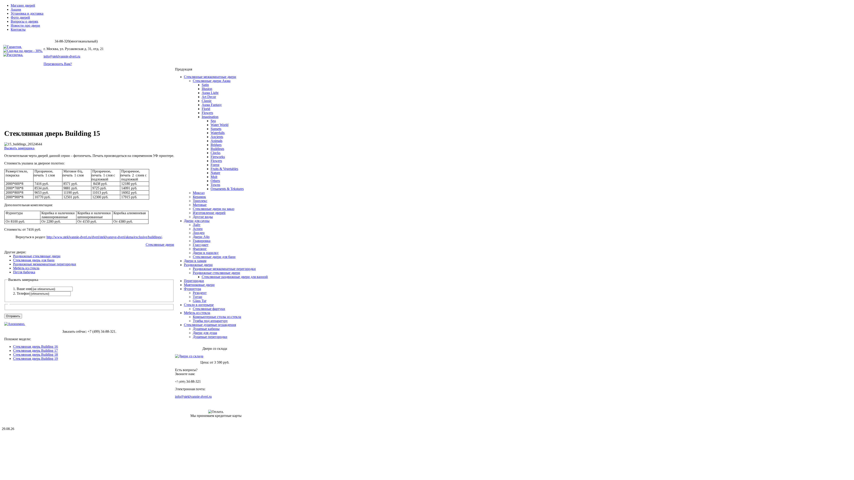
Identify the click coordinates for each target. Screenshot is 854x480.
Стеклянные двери (160, 244)
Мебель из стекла (26, 268)
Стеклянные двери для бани (214, 257)
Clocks (215, 153)
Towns (215, 185)
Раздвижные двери (198, 265)
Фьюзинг (200, 249)
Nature (215, 173)
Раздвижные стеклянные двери (36, 256)
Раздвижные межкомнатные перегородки (44, 264)
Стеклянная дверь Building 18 (35, 354)
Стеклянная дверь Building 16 (35, 346)
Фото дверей (20, 17)
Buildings (217, 149)
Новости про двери (25, 25)
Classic (207, 101)
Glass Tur (199, 301)
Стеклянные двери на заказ (213, 209)
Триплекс (200, 201)
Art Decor (209, 97)
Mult (214, 177)
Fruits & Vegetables (224, 169)
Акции (16, 9)
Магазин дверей (23, 5)
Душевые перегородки (210, 337)
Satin (205, 85)
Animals (216, 141)
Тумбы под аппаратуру (210, 321)
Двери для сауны (196, 221)
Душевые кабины (206, 329)
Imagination (210, 117)
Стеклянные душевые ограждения (210, 325)
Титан (197, 297)
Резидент (200, 293)
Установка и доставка (27, 13)
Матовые (200, 205)
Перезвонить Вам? (58, 64)
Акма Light (210, 93)
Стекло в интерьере (199, 305)
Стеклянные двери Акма (211, 81)
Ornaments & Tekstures (227, 189)
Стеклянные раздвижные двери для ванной (235, 277)
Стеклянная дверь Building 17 (35, 350)
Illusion (207, 89)
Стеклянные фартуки (209, 309)
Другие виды (203, 217)
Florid (206, 109)
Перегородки (194, 281)
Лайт (196, 225)
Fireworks (218, 157)
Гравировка (201, 241)
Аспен (198, 229)
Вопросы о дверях (24, 21)
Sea (213, 121)
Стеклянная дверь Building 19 (35, 358)
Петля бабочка (24, 272)
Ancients (217, 137)
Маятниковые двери (199, 285)
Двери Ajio (201, 237)
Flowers (207, 113)
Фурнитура (192, 289)
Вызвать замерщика (19, 148)
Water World (219, 125)
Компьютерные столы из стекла (217, 317)
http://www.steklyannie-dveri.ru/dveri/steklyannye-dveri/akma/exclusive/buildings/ (104, 237)
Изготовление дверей (209, 213)
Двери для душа (205, 333)
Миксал (199, 193)
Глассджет (200, 245)
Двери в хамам (195, 261)
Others (215, 181)
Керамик (199, 197)
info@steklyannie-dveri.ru (62, 56)
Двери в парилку (206, 253)
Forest (215, 165)
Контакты (18, 29)
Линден (199, 233)
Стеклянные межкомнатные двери (210, 77)
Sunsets (216, 129)
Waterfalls (218, 133)
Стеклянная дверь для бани (33, 260)
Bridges (216, 145)
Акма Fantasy (212, 105)
